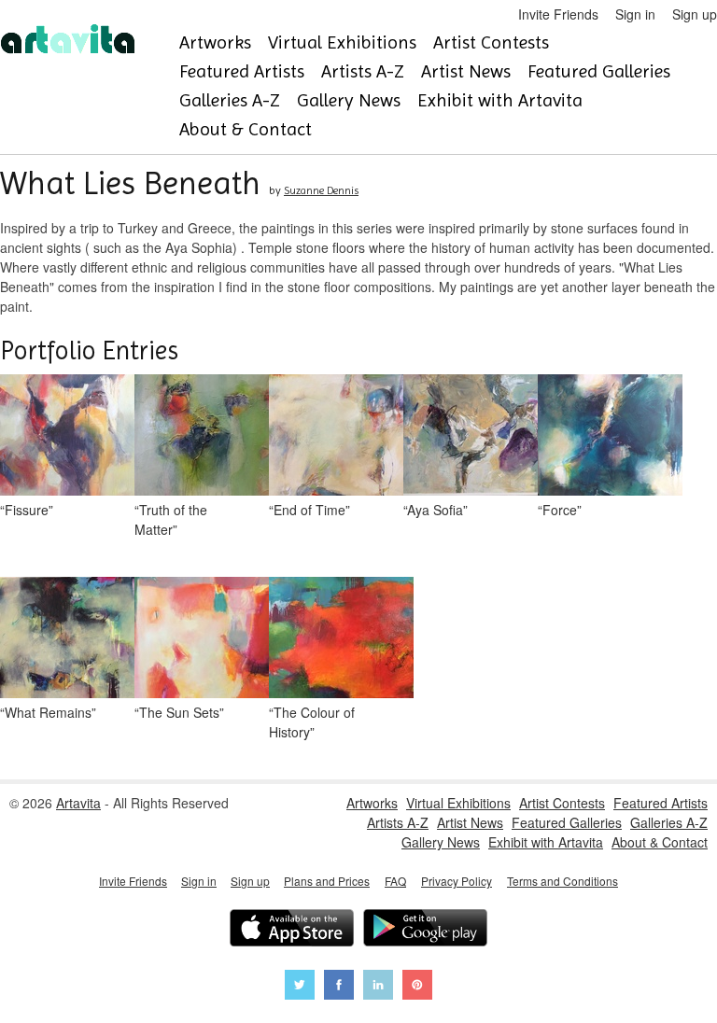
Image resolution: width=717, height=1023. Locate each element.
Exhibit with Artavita (500, 100)
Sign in (635, 14)
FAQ (395, 881)
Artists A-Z (362, 71)
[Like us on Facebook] (339, 987)
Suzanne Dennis (321, 190)
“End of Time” (309, 509)
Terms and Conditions (562, 881)
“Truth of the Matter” (170, 519)
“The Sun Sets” (179, 712)
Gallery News (349, 100)
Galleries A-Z (229, 100)
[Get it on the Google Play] (425, 930)
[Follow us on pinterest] (417, 987)
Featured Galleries (598, 71)
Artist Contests (491, 42)
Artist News (466, 71)
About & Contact (245, 129)
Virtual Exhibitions (342, 42)
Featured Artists (241, 71)
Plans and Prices (327, 881)
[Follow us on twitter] (300, 987)
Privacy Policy (456, 881)
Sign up (694, 14)
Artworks (215, 42)
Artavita (78, 802)
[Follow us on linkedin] (378, 987)
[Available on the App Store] (292, 930)
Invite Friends (558, 14)
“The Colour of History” (312, 722)
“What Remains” (48, 712)
